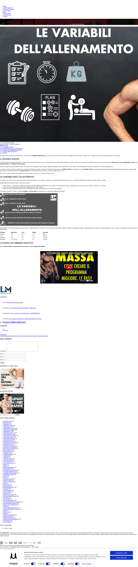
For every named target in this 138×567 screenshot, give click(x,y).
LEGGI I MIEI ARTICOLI (14, 322)
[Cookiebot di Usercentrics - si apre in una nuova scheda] (14, 564)
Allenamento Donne (8, 437)
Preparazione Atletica (8, 500)
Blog (4, 12)
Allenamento (65, 24)
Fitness (5, 476)
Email (2, 356)
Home (4, 6)
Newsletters (6, 497)
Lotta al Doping (7, 490)
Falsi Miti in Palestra (8, 474)
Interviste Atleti (7, 486)
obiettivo (12, 336)
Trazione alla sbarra (8, 517)
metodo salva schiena (8, 494)
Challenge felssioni (8, 458)
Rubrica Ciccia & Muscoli (9, 504)
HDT (4, 483)
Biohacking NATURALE (9, 448)
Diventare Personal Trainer (10, 470)
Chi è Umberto (7, 10)
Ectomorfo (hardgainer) (9, 471)
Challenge (5, 457)
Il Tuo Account (7, 15)
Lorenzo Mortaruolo (5, 336)
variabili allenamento (43, 336)
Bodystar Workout (7, 451)
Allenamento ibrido (8, 440)
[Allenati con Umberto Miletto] (12, 413)
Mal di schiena (7, 491)
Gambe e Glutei (7, 480)
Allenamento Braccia (8, 434)
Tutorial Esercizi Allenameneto (11, 519)
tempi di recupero (33, 336)
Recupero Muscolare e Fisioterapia (12, 502)
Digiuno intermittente (8, 467)
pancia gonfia (6, 499)
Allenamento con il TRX (9, 435)
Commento (3, 351)
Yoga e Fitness (7, 522)
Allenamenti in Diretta (8, 430)
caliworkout (6, 455)
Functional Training (8, 478)
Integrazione (6, 484)
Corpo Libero (6, 461)
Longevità (5, 489)
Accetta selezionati (121, 557)
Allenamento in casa (8, 441)
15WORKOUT (7, 421)
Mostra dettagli (86, 564)
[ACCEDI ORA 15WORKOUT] (12, 388)
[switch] (48, 564)
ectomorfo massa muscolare (10, 473)
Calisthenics (6, 453)
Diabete (5, 464)
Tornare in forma (7, 516)
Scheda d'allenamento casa (10, 507)
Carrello (5, 16)
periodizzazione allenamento (22, 336)
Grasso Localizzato (8, 481)
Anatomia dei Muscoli (8, 445)
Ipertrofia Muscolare (8, 487)
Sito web (2, 359)
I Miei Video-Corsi (8, 7)
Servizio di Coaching (8, 9)
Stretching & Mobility (8, 514)
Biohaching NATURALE (9, 447)
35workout (6, 422)
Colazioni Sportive (8, 460)
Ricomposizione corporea (9, 503)
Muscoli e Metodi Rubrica (9, 496)
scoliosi (5, 510)
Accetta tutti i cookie (121, 553)
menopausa (6, 493)
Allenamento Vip (7, 444)
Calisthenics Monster (8, 454)
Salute (4, 506)
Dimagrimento (6, 468)
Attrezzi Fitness (7, 13)
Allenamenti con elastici (9, 428)
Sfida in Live (6, 512)
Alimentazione (7, 427)
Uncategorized (7, 520)
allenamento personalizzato (10, 442)
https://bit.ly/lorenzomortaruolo (15, 302)
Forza (4, 477)
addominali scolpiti (8, 425)
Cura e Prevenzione (8, 463)
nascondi (6, 145)
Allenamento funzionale (9, 438)
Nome (2, 354)
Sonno (4, 513)
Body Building (7, 450)
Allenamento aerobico (8, 432)
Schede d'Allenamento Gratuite (11, 509)
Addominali (6, 424)
